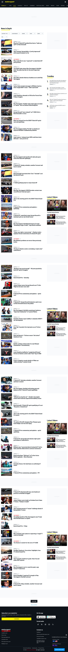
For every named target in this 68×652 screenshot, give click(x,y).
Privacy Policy (41, 648)
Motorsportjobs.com (6, 637)
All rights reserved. (40, 649)
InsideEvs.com (4, 633)
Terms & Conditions (27, 648)
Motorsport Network (31, 649)
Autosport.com (5, 639)
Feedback (39, 632)
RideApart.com (5, 643)
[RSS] (53, 624)
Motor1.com (4, 635)
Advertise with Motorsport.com (43, 634)
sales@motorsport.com (41, 638)
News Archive (34, 604)
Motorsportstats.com (6, 641)
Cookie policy (34, 648)
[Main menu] (2, 2)
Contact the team (40, 636)
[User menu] (65, 2)
